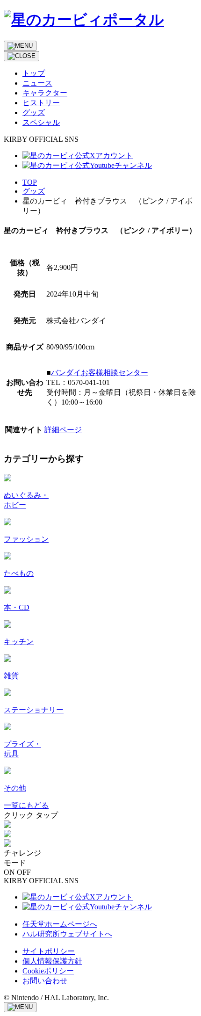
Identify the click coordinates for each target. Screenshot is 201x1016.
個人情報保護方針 (52, 961)
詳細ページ (63, 430)
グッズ (33, 191)
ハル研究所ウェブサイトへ (67, 934)
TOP (29, 182)
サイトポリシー (48, 951)
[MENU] (20, 46)
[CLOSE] (21, 56)
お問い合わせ (44, 981)
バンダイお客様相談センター (99, 373)
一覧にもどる (26, 805)
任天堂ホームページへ (59, 924)
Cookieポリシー (48, 971)
